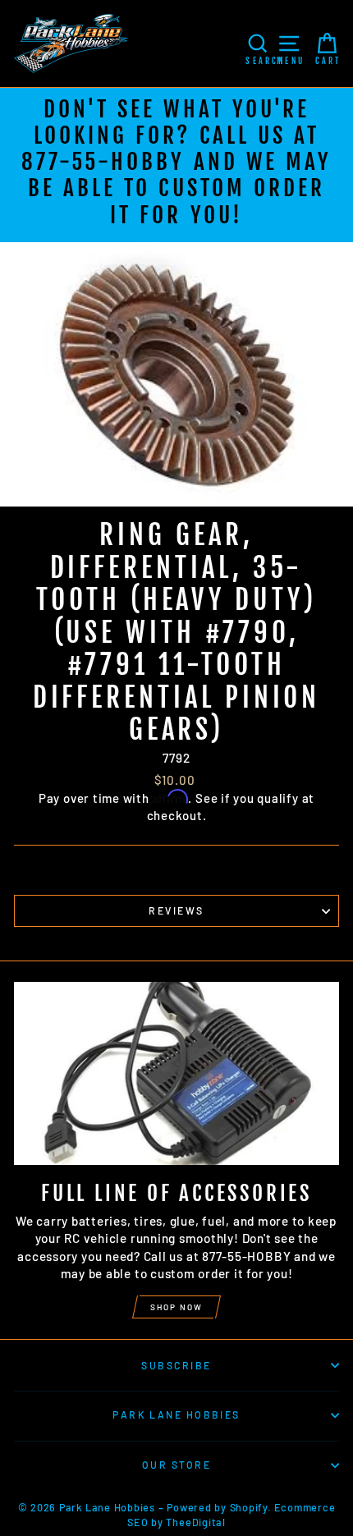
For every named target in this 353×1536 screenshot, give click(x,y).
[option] (176, 165)
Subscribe (176, 1365)
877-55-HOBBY (103, 162)
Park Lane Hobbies (176, 1414)
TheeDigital (195, 1522)
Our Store (176, 1464)
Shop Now (176, 1307)
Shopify (249, 1507)
